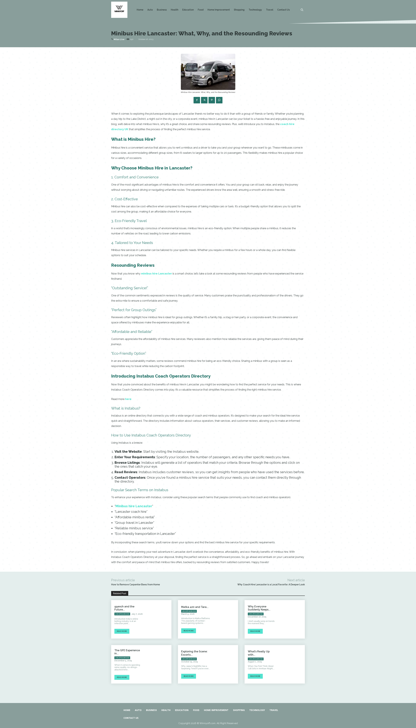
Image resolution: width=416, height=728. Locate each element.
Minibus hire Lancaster (134, 506)
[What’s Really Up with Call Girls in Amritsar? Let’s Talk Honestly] (293, 664)
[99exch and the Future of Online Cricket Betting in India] (159, 619)
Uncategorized (122, 614)
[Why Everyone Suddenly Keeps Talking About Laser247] (293, 619)
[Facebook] (197, 100)
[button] (302, 10)
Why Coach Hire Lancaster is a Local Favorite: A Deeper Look (271, 584)
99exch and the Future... (124, 608)
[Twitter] (204, 100)
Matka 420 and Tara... (194, 607)
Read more (122, 631)
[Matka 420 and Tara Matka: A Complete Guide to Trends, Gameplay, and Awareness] (226, 619)
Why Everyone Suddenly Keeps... (259, 608)
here (128, 399)
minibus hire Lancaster (156, 273)
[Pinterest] (211, 100)
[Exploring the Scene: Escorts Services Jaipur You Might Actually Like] (226, 664)
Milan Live (119, 39)
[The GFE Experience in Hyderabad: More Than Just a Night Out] (159, 664)
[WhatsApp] (219, 100)
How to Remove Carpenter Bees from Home (135, 584)
